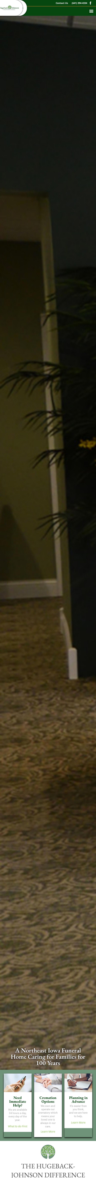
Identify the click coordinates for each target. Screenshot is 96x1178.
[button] (91, 11)
